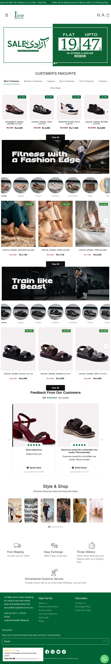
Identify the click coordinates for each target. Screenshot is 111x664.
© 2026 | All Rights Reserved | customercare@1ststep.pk (55, 658)
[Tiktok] (64, 652)
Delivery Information (48, 606)
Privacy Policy (45, 610)
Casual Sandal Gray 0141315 (93, 374)
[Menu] (6, 15)
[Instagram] (53, 652)
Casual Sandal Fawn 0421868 (93, 250)
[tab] (54, 63)
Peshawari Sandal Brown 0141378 (14, 123)
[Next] (107, 112)
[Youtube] (58, 652)
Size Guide (43, 617)
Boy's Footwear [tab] (66, 81)
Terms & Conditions (48, 614)
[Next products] (106, 220)
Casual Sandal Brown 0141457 (96, 123)
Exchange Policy (83, 606)
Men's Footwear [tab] (11, 81)
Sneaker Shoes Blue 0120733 (69, 123)
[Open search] (98, 15)
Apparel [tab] (51, 81)
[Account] (103, 15)
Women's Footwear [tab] (33, 81)
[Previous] (3, 112)
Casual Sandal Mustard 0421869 (18, 250)
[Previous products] (5, 220)
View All (55, 137)
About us (43, 603)
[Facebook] (47, 652)
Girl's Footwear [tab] (86, 81)
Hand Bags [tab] (55, 88)
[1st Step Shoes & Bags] (55, 45)
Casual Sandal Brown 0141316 (55, 374)
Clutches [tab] (103, 81)
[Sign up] (105, 641)
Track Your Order (83, 610)
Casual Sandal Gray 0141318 (42, 123)
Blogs (41, 621)
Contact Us (80, 603)
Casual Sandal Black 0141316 (18, 374)
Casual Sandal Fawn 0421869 (56, 250)
